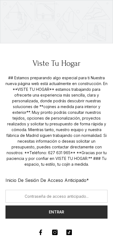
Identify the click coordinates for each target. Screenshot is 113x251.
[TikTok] (69, 232)
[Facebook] (40, 232)
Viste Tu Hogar (57, 63)
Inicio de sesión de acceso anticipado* (47, 180)
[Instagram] (54, 232)
